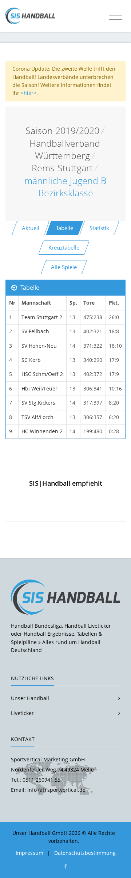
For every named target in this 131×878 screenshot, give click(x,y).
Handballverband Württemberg (64, 149)
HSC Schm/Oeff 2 (42, 374)
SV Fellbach (35, 331)
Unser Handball (30, 698)
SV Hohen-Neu (39, 345)
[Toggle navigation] (115, 16)
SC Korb (31, 359)
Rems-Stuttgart (62, 168)
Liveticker (22, 713)
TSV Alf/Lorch (37, 417)
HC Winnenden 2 (42, 431)
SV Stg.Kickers (38, 402)
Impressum (29, 852)
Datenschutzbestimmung (85, 852)
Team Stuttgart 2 (41, 317)
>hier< (28, 92)
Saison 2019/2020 (62, 131)
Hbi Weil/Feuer (39, 388)
